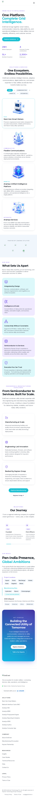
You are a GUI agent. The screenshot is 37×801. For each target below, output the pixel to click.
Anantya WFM (6, 721)
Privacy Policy (6, 777)
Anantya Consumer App (9, 728)
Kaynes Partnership (8, 744)
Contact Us (5, 767)
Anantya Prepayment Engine (10, 714)
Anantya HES (6, 708)
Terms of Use (6, 780)
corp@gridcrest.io (27, 794)
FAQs (3, 764)
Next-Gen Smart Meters (9, 701)
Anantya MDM (6, 711)
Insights (4, 754)
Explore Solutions (10, 39)
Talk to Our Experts (18, 652)
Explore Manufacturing (18, 490)
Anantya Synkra (6, 724)
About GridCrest (7, 737)
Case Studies (6, 757)
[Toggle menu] (34, 2)
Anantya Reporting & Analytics (11, 718)
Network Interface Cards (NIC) (11, 704)
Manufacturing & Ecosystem (10, 741)
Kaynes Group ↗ (18, 495)
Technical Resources (8, 760)
